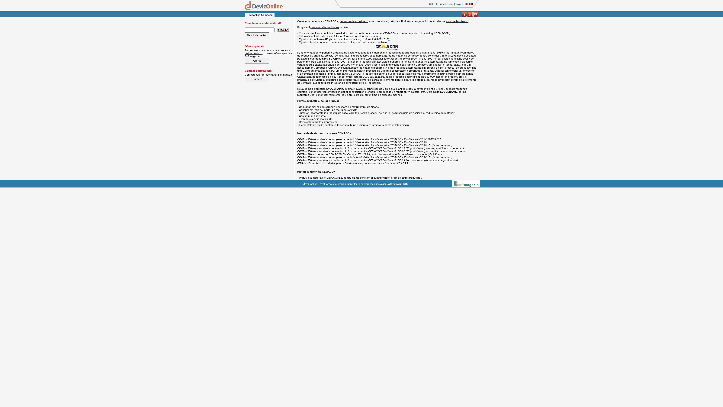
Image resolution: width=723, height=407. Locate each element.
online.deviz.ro (253, 53)
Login (459, 3)
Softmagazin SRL (398, 183)
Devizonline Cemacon (260, 14)
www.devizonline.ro (457, 21)
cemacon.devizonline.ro (354, 21)
